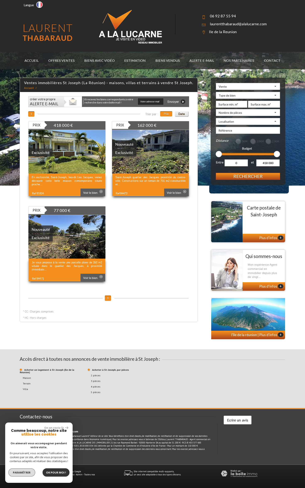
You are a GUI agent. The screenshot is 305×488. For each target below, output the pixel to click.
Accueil (31, 60)
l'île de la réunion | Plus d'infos (256, 334)
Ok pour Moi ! (56, 472)
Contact (272, 60)
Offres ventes (61, 60)
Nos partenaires (239, 60)
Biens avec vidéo (99, 60)
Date (181, 113)
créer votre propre (44, 101)
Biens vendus (167, 60)
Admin (79, 474)
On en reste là (54, 428)
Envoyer (173, 101)
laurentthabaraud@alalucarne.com (238, 24)
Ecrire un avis (237, 420)
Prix (166, 113)
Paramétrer (22, 472)
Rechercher (248, 176)
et (252, 162)
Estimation (135, 60)
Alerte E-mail (201, 60)
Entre (219, 162)
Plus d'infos (270, 237)
